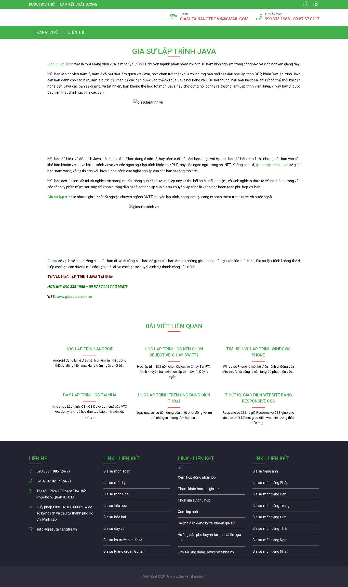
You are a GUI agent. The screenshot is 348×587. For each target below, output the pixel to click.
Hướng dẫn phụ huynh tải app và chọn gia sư (211, 539)
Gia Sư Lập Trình (60, 64)
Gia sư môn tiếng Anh (285, 472)
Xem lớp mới (211, 513)
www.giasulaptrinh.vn (74, 297)
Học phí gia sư (211, 490)
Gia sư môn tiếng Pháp (285, 484)
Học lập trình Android (89, 349)
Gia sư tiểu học (136, 507)
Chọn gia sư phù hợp (211, 501)
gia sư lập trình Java (272, 165)
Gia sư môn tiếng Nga (211, 553)
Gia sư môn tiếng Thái (285, 529)
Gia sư (52, 261)
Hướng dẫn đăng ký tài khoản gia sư (211, 524)
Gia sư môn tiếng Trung (285, 507)
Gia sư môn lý (136, 484)
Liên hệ (76, 32)
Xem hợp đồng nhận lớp (211, 478)
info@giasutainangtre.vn (57, 529)
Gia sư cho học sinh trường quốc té (136, 541)
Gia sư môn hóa (136, 495)
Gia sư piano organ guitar (136, 552)
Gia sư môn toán (136, 472)
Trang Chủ (46, 32)
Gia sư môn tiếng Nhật (285, 552)
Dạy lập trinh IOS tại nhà (89, 395)
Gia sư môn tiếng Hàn (285, 495)
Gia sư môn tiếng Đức (285, 518)
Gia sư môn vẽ (136, 529)
